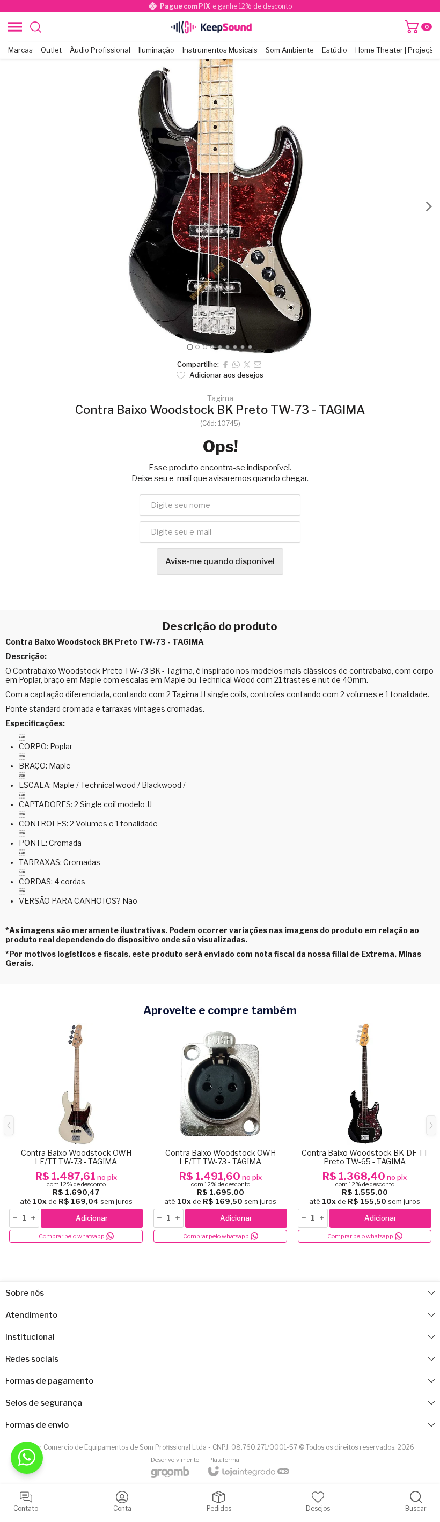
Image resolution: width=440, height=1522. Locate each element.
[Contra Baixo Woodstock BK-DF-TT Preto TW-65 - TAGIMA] (365, 1134)
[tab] (190, 347)
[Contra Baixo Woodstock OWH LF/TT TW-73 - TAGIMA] (76, 1134)
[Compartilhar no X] (247, 364)
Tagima (220, 398)
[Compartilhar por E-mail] (257, 364)
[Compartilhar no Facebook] (225, 364)
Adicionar (92, 1218)
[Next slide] (428, 206)
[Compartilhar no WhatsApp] (236, 364)
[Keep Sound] (211, 27)
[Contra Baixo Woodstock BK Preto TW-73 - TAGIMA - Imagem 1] (220, 206)
